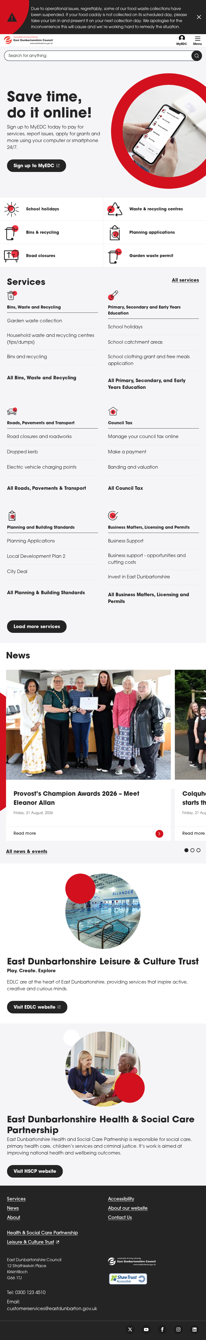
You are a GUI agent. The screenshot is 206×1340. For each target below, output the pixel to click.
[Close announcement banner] (199, 17)
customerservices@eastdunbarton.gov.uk (52, 1309)
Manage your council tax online (143, 437)
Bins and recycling (27, 357)
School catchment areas (135, 342)
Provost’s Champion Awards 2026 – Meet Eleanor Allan (76, 798)
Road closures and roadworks (39, 437)
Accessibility (121, 1199)
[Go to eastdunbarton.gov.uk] (28, 40)
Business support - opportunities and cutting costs (147, 559)
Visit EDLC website (35, 1007)
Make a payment (127, 452)
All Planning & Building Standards (46, 593)
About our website (128, 1208)
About (13, 1218)
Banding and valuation (133, 467)
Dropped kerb (22, 452)
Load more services (37, 627)
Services (16, 1199)
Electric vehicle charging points (41, 467)
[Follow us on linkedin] (194, 1329)
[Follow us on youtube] (146, 1329)
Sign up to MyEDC (34, 166)
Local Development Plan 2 (36, 557)
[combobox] (103, 55)
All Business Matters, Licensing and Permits (148, 598)
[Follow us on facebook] (162, 1329)
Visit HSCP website (35, 1172)
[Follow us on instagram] (178, 1329)
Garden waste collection (34, 321)
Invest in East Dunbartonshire (139, 577)
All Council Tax (125, 488)
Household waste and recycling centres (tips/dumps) (50, 339)
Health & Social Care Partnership (42, 1233)
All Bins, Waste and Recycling (41, 378)
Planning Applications (31, 541)
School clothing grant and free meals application (149, 360)
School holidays (125, 327)
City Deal (17, 572)
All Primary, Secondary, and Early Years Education (146, 384)
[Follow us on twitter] (130, 1329)
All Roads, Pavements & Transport (46, 488)
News (13, 1208)
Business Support (125, 541)
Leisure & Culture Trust (30, 1242)
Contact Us (120, 1218)
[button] (186, 850)
